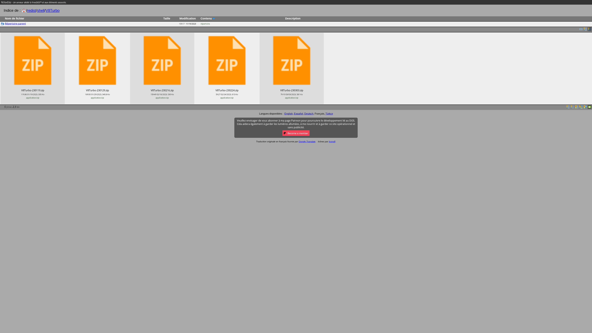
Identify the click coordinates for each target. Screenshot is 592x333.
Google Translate (307, 141)
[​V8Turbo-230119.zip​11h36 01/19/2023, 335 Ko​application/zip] (33, 34)
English (288, 113)
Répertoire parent (15, 23)
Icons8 (332, 141)
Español (298, 113)
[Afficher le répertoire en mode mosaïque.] (576, 108)
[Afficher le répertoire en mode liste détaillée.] (572, 108)
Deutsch (308, 113)
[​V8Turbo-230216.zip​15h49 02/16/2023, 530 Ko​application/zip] (162, 34)
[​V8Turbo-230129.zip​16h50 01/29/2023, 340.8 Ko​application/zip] (97, 34)
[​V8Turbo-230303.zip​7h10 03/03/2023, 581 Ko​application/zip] (292, 34)
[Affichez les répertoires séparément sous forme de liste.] (585, 30)
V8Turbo (53, 10)
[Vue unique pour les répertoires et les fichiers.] (581, 30)
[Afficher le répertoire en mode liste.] (568, 108)
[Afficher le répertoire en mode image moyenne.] (585, 108)
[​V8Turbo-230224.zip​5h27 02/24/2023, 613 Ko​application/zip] (227, 34)
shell (41, 10)
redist (31, 10)
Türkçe (329, 113)
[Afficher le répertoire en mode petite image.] (581, 108)
